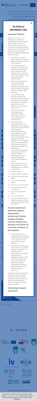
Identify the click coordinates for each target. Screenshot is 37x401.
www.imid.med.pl (19, 280)
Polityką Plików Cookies (13, 395)
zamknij (35, 394)
